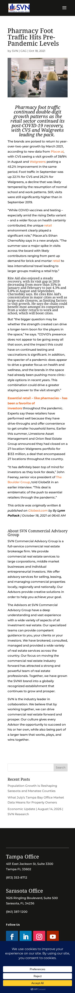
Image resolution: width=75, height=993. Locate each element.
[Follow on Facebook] (12, 937)
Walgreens (38, 162)
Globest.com (38, 510)
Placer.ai (57, 151)
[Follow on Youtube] (53, 937)
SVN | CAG (19, 51)
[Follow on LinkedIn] (26, 937)
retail (48, 225)
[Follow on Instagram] (39, 937)
